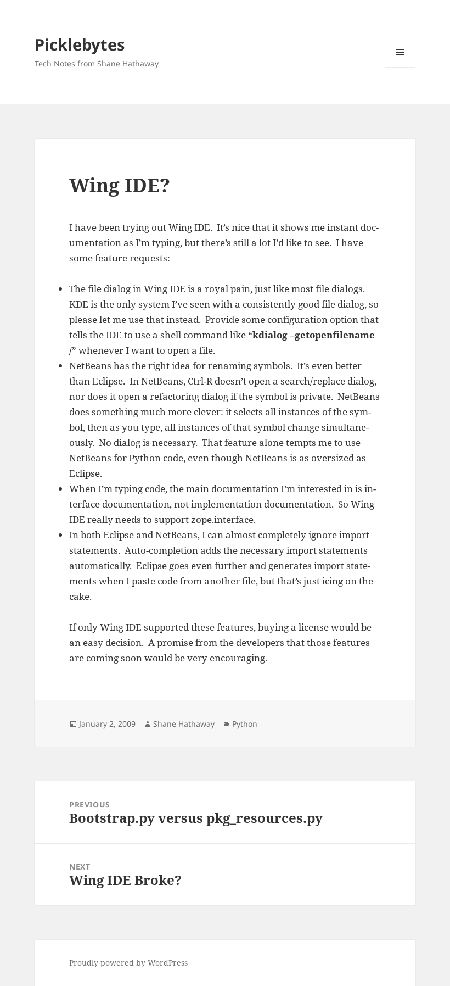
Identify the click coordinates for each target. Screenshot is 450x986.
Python (244, 723)
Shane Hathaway (184, 723)
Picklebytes (80, 44)
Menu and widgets (400, 67)
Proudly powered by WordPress (128, 962)
